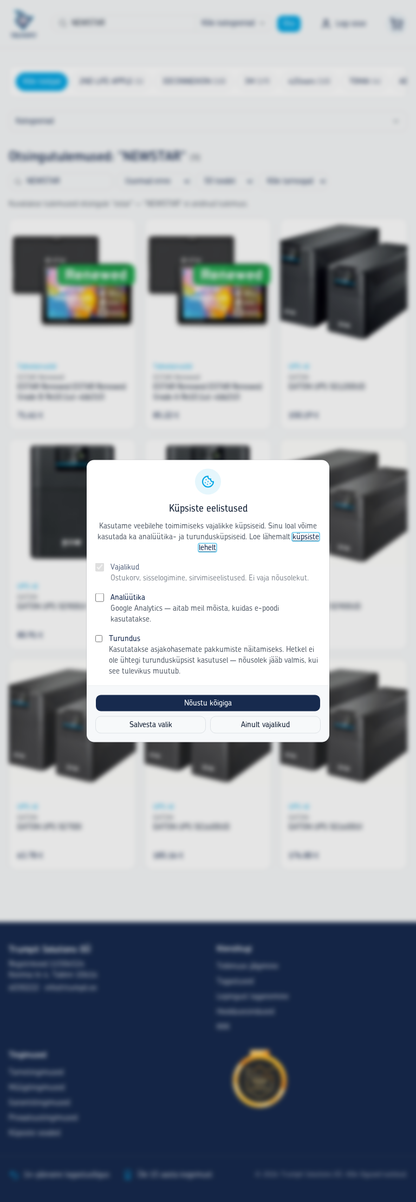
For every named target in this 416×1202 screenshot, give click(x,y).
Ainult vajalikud (265, 725)
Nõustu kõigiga (208, 703)
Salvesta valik (150, 725)
